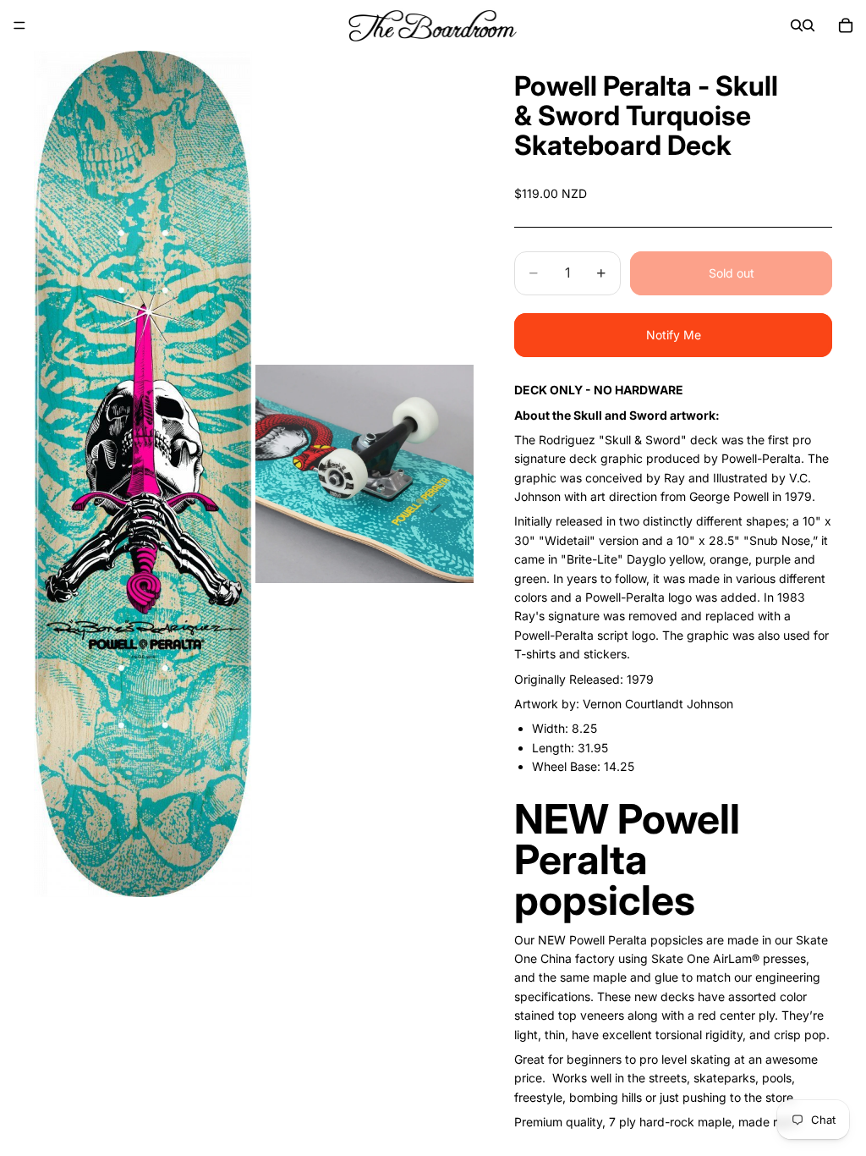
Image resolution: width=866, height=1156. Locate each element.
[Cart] (845, 25)
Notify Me (673, 335)
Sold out (731, 273)
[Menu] (19, 25)
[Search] (796, 25)
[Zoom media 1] (143, 474)
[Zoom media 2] (364, 474)
